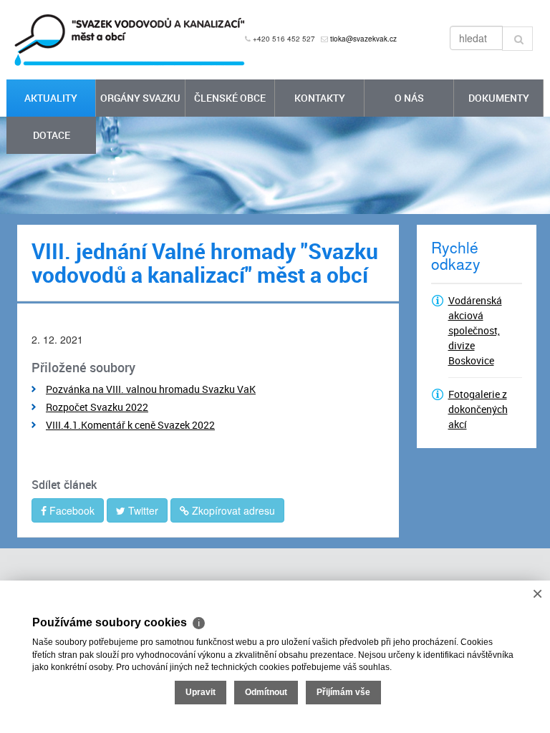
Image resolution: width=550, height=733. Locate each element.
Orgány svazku (140, 98)
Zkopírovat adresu (232, 510)
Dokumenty (498, 98)
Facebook (71, 510)
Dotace (51, 135)
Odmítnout (266, 692)
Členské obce (230, 98)
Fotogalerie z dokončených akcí (478, 409)
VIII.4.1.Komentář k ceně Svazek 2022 (130, 425)
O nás (409, 98)
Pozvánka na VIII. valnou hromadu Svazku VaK (151, 389)
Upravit (200, 692)
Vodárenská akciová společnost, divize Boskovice (475, 330)
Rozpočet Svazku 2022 (97, 407)
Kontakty (319, 98)
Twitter (141, 510)
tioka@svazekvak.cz (363, 39)
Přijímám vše (343, 692)
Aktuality (50, 98)
